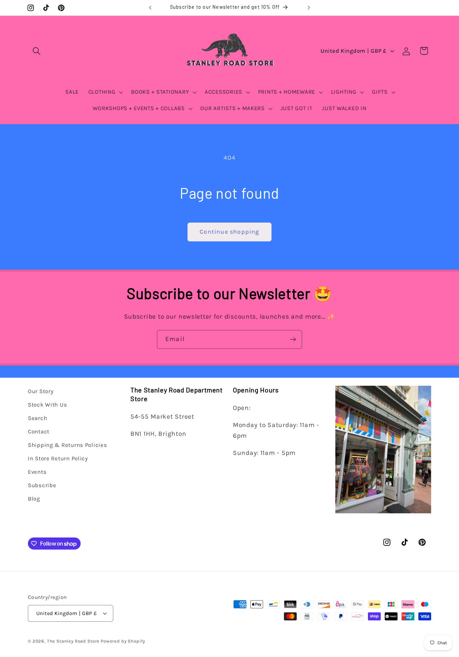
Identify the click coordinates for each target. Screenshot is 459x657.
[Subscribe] (293, 339)
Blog (34, 498)
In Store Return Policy (58, 458)
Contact (38, 431)
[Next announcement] (308, 7)
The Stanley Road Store (73, 640)
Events (37, 472)
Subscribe (42, 485)
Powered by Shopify (123, 640)
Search (37, 418)
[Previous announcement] (150, 7)
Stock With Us (47, 405)
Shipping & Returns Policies (67, 445)
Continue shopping (229, 231)
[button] (37, 51)
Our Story (40, 391)
